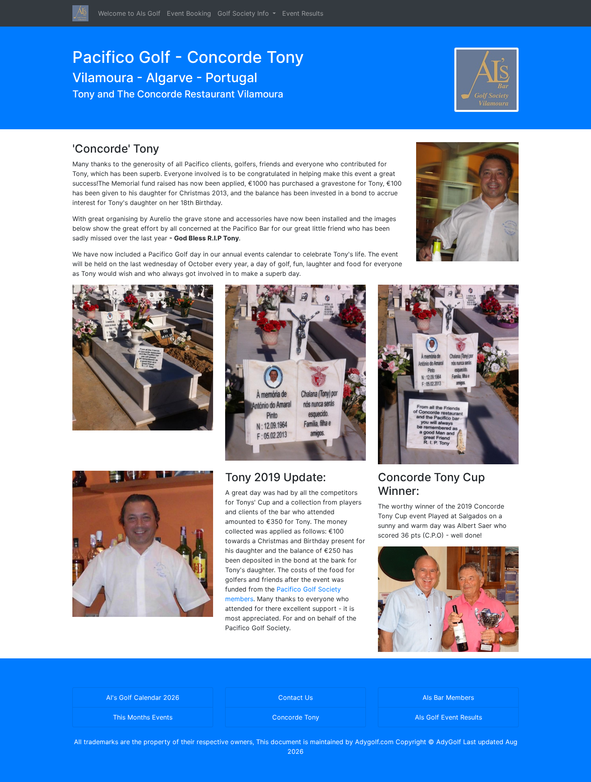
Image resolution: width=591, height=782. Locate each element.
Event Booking (189, 13)
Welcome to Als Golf (129, 13)
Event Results (302, 13)
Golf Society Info (244, 13)
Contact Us (295, 697)
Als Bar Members (448, 697)
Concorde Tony (295, 717)
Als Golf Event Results (448, 717)
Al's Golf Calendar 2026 (142, 697)
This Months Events (142, 717)
